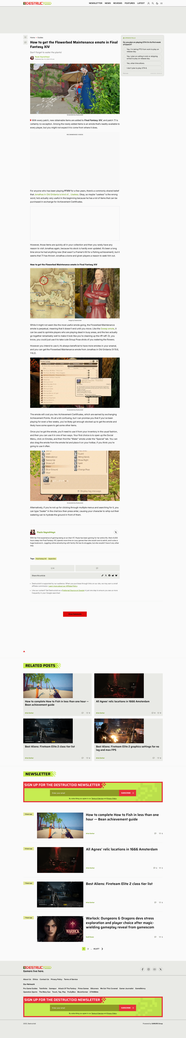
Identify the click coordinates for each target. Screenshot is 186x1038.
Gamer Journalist (126, 988)
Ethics (35, 979)
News (108, 3)
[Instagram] (116, 532)
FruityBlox (71, 992)
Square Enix (52, 559)
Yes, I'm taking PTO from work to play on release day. (143, 50)
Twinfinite (43, 988)
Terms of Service (97, 798)
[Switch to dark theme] (157, 3)
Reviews (117, 3)
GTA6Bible (94, 992)
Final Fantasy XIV (41, 559)
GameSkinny (140, 988)
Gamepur (53, 988)
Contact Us (44, 979)
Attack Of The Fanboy (67, 988)
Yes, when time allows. (136, 63)
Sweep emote (107, 328)
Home (32, 37)
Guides (40, 37)
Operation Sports (30, 992)
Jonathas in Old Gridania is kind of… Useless (56, 194)
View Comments (74, 614)
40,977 (96, 949)
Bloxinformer (82, 992)
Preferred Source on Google (73, 590)
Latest (141, 3)
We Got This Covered (109, 988)
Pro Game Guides (30, 988)
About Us (27, 979)
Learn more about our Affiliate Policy (63, 586)
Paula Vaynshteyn (42, 57)
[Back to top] (24, 651)
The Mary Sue (44, 992)
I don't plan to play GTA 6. (137, 68)
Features (130, 3)
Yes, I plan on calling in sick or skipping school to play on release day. (142, 57)
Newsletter (95, 3)
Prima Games (83, 988)
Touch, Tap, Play (59, 992)
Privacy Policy (112, 798)
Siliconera (94, 988)
